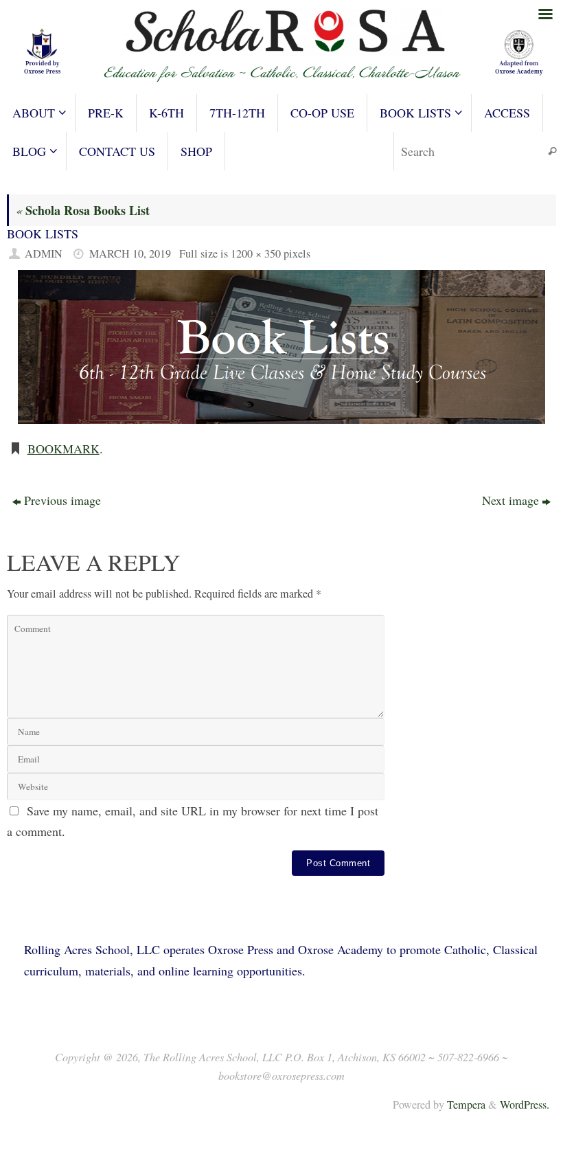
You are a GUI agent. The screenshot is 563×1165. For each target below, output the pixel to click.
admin (43, 253)
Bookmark (63, 448)
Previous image (62, 500)
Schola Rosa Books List (83, 210)
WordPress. (524, 1104)
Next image (510, 500)
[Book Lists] (281, 347)
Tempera (466, 1104)
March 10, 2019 (130, 253)
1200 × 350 (256, 253)
